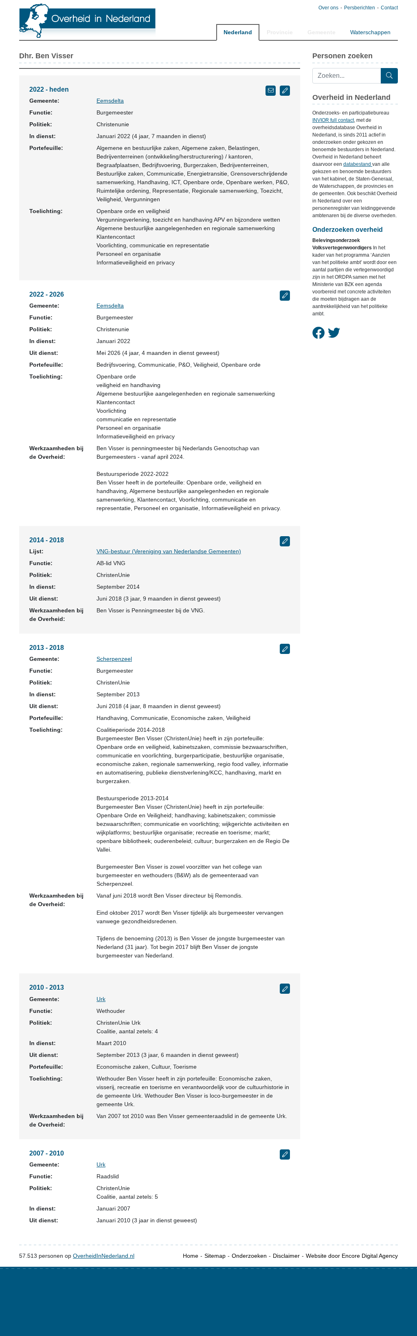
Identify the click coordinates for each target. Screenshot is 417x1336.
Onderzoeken (249, 1255)
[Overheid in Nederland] (87, 20)
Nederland (238, 32)
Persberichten (359, 8)
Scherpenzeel (114, 659)
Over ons (328, 8)
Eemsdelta (110, 100)
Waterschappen (370, 32)
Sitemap (215, 1255)
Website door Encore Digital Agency (352, 1255)
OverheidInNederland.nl (103, 1255)
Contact (389, 8)
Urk (101, 999)
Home (190, 1255)
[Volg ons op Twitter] (334, 333)
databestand (357, 164)
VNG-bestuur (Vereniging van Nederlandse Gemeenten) (169, 551)
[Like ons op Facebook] (318, 333)
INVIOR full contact (333, 120)
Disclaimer (286, 1255)
